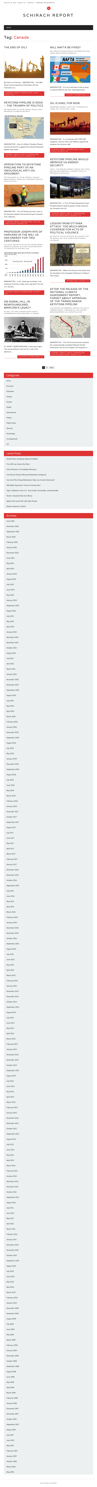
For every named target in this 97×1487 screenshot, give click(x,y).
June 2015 (10, 959)
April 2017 (10, 849)
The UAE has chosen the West (18, 464)
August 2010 (11, 1266)
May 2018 (10, 790)
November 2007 (13, 1414)
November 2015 (13, 933)
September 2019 (13, 738)
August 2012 (11, 1139)
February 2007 (12, 1451)
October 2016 (12, 880)
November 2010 (13, 1250)
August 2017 (11, 827)
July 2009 (10, 1324)
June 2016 (10, 896)
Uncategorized (12, 439)
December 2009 (13, 1308)
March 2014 (11, 1039)
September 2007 (13, 1424)
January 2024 (12, 574)
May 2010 (10, 1282)
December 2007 (13, 1409)
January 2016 (12, 922)
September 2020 (13, 690)
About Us (21, 3)
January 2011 (12, 1239)
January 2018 (12, 806)
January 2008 (12, 1403)
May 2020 (10, 706)
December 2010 (13, 1245)
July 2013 (10, 1081)
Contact (30, 3)
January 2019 (12, 759)
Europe (9, 402)
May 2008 (10, 1382)
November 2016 (13, 875)
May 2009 (10, 1335)
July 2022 (10, 616)
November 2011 (12, 1187)
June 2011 (10, 1213)
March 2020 (11, 716)
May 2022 (10, 621)
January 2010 (12, 1303)
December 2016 (13, 870)
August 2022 (11, 611)
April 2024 (10, 569)
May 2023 (10, 595)
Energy (17, 93)
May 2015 (10, 965)
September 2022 (13, 605)
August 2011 (11, 1202)
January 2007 (12, 1456)
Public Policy (18, 156)
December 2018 (13, 764)
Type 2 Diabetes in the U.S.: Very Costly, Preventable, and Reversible (32, 490)
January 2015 (12, 986)
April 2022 (10, 627)
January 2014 (12, 1049)
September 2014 (13, 1007)
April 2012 (10, 1160)
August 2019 (11, 743)
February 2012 (12, 1171)
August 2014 (11, 1012)
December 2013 (13, 1055)
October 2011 (12, 1192)
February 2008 (12, 1398)
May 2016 (10, 901)
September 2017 (13, 822)
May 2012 (10, 1155)
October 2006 (12, 1461)
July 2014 (10, 1018)
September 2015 (13, 944)
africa (9, 381)
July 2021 (10, 658)
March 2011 (11, 1229)
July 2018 (10, 780)
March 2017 (11, 854)
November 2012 (13, 1123)
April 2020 (10, 711)
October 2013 (12, 1065)
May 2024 (10, 563)
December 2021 (13, 637)
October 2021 (12, 648)
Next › (52, 367)
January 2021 (12, 674)
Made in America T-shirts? (16, 506)
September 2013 (13, 1070)
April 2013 (10, 1097)
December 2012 (13, 1118)
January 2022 (12, 632)
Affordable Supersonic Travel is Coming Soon (23, 485)
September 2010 (13, 1261)
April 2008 (10, 1387)
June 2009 (10, 1329)
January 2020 (12, 727)
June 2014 (10, 1023)
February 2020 (12, 722)
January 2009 (12, 1350)
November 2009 (13, 1313)
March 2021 (11, 669)
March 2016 (11, 912)
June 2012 (10, 1150)
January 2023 (12, 600)
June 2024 (10, 558)
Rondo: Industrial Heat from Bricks (19, 496)
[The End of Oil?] (24, 77)
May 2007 (10, 1445)
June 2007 (10, 1440)
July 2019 (10, 748)
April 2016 (10, 907)
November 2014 (13, 996)
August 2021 (11, 653)
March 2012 (11, 1165)
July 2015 (10, 954)
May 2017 (10, 843)
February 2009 (12, 1345)
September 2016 (13, 885)
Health (23, 154)
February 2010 (12, 1298)
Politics (8, 156)
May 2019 (10, 753)
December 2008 (13, 1356)
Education (23, 357)
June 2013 (10, 1086)
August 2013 (11, 1076)
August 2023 (11, 579)
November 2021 (13, 642)
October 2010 (12, 1255)
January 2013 (12, 1113)
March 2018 (11, 796)
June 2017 (10, 838)
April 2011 (10, 1224)
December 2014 (13, 991)
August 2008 (11, 1372)
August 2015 (11, 949)
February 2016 (12, 917)
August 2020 (11, 695)
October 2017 (12, 817)
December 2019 (13, 732)
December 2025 (13, 526)
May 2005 (10, 1472)
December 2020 (13, 679)
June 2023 (10, 590)
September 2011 (13, 1197)
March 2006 (11, 1467)
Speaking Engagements (45, 3)
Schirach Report (48, 15)
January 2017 (12, 864)
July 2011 (10, 1208)
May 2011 (10, 1218)
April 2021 (10, 664)
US (13, 94)
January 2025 (12, 547)
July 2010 (10, 1271)
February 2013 (12, 1107)
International (26, 93)
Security (28, 156)
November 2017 (13, 812)
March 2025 (11, 537)
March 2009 (11, 1340)
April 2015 (10, 970)
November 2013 (13, 1060)
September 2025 (13, 532)
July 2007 (10, 1435)
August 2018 (11, 775)
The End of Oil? (15, 47)
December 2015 (13, 928)
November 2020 (13, 685)
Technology (11, 434)
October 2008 (12, 1361)
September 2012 (13, 1134)
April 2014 (10, 1033)
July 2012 (10, 1144)
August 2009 (11, 1319)
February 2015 (12, 981)
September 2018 (13, 769)
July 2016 (10, 891)
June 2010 (10, 1276)
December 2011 (12, 1181)
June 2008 (10, 1377)
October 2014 (12, 1002)
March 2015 (11, 975)
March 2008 (11, 1393)
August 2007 (11, 1430)
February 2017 (12, 859)
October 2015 (12, 938)
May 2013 (10, 1092)
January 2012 (12, 1176)
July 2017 (10, 833)
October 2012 (12, 1129)
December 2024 (13, 553)
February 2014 (12, 1044)
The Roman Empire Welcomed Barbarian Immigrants (26, 475)
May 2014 (10, 1028)
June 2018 (10, 785)
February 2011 (12, 1234)
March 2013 (11, 1102)
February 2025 (12, 542)
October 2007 (12, 1419)
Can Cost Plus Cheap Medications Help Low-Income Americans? (31, 480)
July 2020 (10, 701)
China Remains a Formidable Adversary (21, 469)
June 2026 (10, 521)
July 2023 (10, 584)
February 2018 (12, 801)
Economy (9, 93)
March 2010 (11, 1292)
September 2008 (13, 1366)
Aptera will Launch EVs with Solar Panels (22, 501)
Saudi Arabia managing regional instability (22, 459)
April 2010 (10, 1287)
